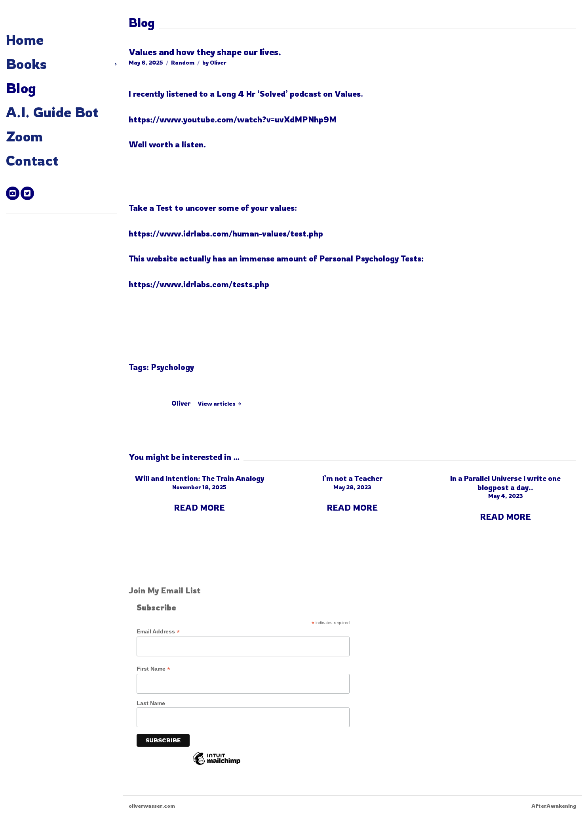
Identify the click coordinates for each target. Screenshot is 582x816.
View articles (217, 403)
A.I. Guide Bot (52, 112)
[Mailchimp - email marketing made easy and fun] (216, 764)
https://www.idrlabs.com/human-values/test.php (226, 233)
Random (182, 62)
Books (26, 63)
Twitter (27, 193)
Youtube (12, 193)
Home (25, 39)
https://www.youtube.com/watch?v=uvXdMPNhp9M (233, 119)
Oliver (218, 62)
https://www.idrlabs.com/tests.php (199, 284)
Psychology (172, 367)
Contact (32, 160)
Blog (21, 88)
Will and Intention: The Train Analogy (199, 478)
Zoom (24, 136)
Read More (199, 508)
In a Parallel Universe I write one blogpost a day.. (505, 483)
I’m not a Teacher (352, 478)
